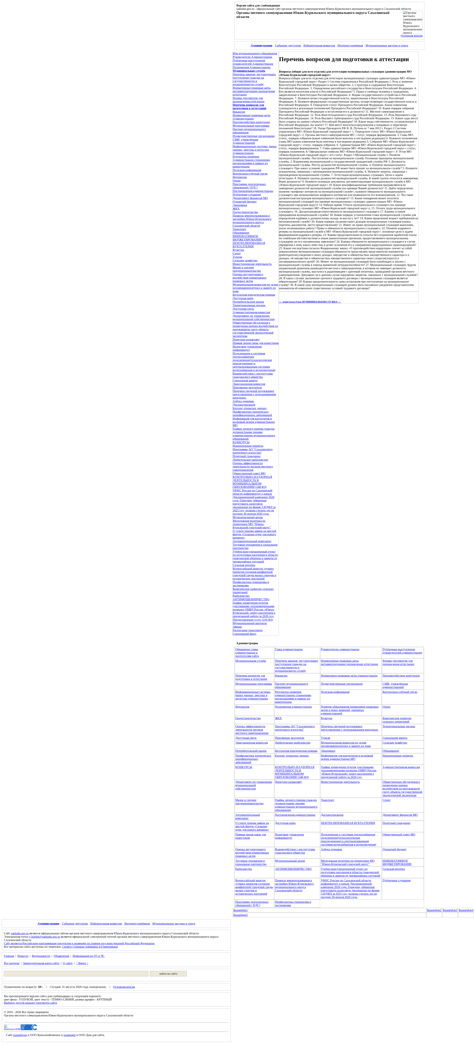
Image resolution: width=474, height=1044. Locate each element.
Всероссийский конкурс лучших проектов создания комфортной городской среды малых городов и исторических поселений (254, 573)
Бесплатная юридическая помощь (254, 294)
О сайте (68, 963)
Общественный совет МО (249, 473)
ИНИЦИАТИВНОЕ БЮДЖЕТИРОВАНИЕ (247, 238)
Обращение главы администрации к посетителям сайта (247, 653)
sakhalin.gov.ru (20, 933)
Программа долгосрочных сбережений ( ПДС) (249, 186)
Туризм (237, 257)
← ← (310, 301)
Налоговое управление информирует (247, 348)
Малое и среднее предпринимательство (247, 269)
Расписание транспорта (248, 630)
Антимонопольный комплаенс (252, 541)
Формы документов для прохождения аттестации (248, 99)
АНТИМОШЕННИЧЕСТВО (251, 599)
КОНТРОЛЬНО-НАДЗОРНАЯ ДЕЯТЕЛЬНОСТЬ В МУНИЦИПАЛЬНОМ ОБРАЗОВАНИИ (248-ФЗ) (252, 481)
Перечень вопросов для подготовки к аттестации (251, 677)
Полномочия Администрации (252, 67)
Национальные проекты (248, 445)
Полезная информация (247, 170)
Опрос (237, 180)
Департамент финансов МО (250, 198)
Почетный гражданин (247, 456)
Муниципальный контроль (250, 623)
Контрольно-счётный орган (250, 173)
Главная (9, 956)
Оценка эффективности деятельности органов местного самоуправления (253, 466)
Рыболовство (241, 595)
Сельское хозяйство (245, 260)
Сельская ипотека (244, 565)
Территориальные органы (249, 305)
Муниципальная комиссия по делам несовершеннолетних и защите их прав (255, 288)
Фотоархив (240, 177)
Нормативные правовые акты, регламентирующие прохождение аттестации (254, 91)
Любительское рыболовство (250, 459)
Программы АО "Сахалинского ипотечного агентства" (253, 451)
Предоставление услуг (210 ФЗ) (253, 619)
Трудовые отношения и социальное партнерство (250, 862)
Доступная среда (243, 308)
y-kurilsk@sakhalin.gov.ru (44, 936)
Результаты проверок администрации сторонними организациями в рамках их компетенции (293, 696)
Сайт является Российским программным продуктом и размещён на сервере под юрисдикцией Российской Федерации (79, 943)
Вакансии (239, 111)
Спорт (237, 253)
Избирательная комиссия (319, 45)
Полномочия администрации (293, 706)
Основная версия (411, 35)
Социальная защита (245, 380)
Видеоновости (41, 956)
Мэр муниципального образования (255, 53)
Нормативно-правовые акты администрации (349, 675)
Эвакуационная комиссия (249, 384)
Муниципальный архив (248, 517)
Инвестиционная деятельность (252, 264)
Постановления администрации (253, 191)
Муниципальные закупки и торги (386, 45)
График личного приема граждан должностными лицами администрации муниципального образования (254, 433)
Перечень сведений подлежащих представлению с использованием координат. (254, 394)
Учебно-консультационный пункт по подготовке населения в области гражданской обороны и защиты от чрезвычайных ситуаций (255, 556)
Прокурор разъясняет (246, 339)
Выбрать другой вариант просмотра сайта (30, 1002)
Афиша (237, 626)
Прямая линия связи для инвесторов (256, 343)
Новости (22, 956)
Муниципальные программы (251, 125)
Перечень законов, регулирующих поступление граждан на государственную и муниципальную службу (254, 79)
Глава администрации (289, 649)
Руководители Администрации (252, 57)
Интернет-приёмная (350, 45)
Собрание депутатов (288, 45)
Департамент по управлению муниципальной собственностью (254, 317)
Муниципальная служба (250, 660)
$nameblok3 (450, 910)
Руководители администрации (340, 649)
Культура (238, 249)
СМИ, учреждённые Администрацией (245, 141)
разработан (20, 1035)
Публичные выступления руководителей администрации (402, 651)
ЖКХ (236, 208)
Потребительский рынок (248, 301)
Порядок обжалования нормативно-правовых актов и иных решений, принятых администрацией (350, 710)
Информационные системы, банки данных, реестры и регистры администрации (253, 695)
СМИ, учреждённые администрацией (395, 685)
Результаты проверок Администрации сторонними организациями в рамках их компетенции (251, 161)
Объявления (61, 956)
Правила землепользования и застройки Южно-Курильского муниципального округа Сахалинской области (252, 220)
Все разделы (11, 963)
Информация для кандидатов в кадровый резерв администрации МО (254, 422)
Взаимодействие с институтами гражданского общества (253, 375)
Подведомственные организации (254, 136)
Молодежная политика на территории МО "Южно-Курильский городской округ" (252, 524)
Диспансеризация (244, 404)
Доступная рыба (243, 298)
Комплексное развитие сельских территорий (397, 720)
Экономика (240, 205)
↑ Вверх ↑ (82, 963)
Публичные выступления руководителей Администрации (253, 62)
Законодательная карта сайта (41, 963)
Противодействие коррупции (251, 122)
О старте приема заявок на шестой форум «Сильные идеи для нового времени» (254, 534)
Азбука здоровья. (243, 401)
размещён (70, 1035)
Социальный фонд (244, 633)
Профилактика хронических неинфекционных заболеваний (252, 413)
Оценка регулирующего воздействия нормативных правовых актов (249, 278)
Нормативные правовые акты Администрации (251, 117)
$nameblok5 (240, 915)
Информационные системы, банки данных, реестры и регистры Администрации (255, 150)
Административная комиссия (251, 312)
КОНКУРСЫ (241, 442)
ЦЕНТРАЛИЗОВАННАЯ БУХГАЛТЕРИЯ (249, 244)
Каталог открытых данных (250, 408)
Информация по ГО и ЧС (89, 956)
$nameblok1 (240, 910)
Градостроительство (245, 212)
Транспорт (239, 229)
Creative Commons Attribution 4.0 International (90, 946)
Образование (241, 232)
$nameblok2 (434, 910)
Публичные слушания (247, 194)
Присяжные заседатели (247, 387)
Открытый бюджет (245, 201)
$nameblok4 (466, 910)
